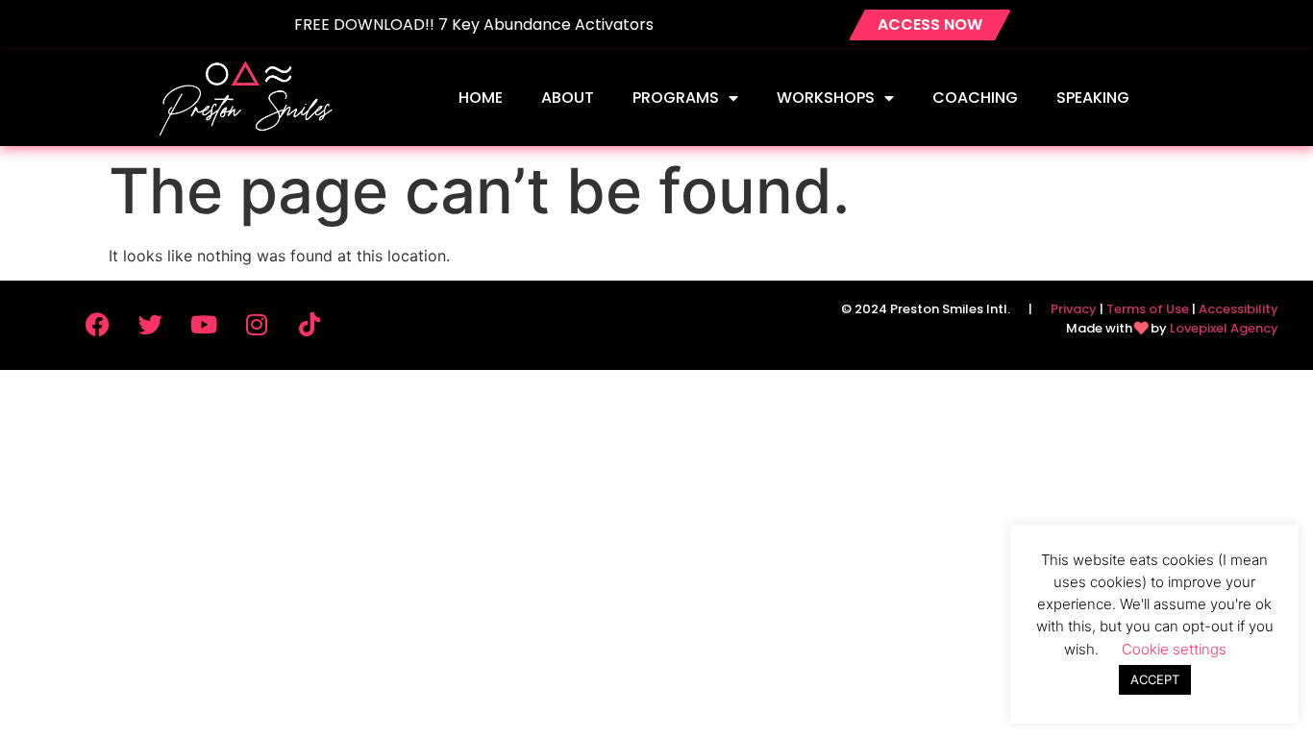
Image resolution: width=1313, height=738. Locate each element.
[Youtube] (204, 324)
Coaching (975, 97)
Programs (675, 97)
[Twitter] (151, 324)
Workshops (826, 97)
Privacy (1074, 309)
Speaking (1092, 97)
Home (480, 97)
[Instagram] (257, 324)
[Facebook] (98, 324)
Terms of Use (1147, 309)
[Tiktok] (309, 324)
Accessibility (1238, 309)
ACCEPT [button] (1154, 679)
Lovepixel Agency (1224, 328)
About (567, 97)
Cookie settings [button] (1174, 649)
